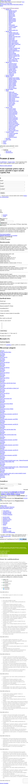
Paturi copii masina (13, 41)
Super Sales (8, 139)
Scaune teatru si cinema (14, 124)
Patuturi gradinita (12, 80)
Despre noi (5, 527)
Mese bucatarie (12, 129)
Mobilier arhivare (12, 70)
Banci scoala (11, 86)
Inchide (5, 488)
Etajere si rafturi (12, 27)
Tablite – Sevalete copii (14, 58)
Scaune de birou (12, 110)
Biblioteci (11, 17)
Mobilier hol (11, 13)
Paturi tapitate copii (13, 40)
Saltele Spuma (12, 98)
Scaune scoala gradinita (14, 77)
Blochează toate (8, 581)
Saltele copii (11, 92)
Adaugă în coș (4, 222)
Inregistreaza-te (9, 152)
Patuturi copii (12, 37)
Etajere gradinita (12, 83)
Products (5, 162)
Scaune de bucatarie (13, 117)
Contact (4, 143)
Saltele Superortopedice (14, 97)
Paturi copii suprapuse (14, 43)
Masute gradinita (12, 85)
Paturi (10, 23)
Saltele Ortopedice (13, 95)
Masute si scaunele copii (14, 55)
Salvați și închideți (4, 783)
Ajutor (4, 142)
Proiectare (5, 522)
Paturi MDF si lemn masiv (15, 44)
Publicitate (7, 589)
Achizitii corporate (7, 512)
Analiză (6, 586)
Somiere (10, 106)
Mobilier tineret (12, 18)
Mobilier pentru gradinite (14, 79)
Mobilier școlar (9, 76)
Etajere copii (11, 46)
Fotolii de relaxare (13, 137)
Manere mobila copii (13, 61)
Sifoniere (11, 22)
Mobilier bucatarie (13, 10)
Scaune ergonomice (13, 112)
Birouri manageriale (13, 66)
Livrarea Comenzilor (7, 514)
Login (2, 488)
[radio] (15, 323)
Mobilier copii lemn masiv (14, 36)
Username (2, 484)
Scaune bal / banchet (13, 125)
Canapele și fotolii (10, 132)
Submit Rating (3, 330)
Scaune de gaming (13, 111)
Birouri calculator (13, 65)
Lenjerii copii (12, 102)
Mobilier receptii (12, 72)
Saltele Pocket (12, 99)
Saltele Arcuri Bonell (13, 94)
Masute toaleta (12, 16)
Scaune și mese (9, 107)
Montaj (4, 524)
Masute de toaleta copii (14, 54)
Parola (19, 484)
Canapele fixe (12, 134)
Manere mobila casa (13, 30)
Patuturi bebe (12, 39)
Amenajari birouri (13, 63)
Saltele (7, 90)
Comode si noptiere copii (14, 48)
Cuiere (10, 28)
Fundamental (8, 583)
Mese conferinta (12, 71)
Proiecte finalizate (10, 75)
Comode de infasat (13, 49)
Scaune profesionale (13, 119)
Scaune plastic (12, 128)
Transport (5, 523)
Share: (1, 212)
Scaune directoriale (13, 113)
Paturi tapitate (12, 25)
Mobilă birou (9, 62)
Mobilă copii (8, 31)
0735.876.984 (8, 3)
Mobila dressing (12, 21)
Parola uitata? (25, 489)
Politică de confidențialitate (9, 532)
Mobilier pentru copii (13, 32)
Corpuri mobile (12, 68)
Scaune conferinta (13, 121)
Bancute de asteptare (13, 122)
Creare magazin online (6, 536)
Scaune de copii (12, 116)
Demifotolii (11, 135)
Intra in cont (8, 151)
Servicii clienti (6, 517)
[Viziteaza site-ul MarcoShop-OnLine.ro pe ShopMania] (23, 539)
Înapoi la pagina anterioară (6, 165)
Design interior (6, 520)
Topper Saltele (12, 103)
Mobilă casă (8, 9)
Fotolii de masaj (12, 126)
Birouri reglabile (12, 53)
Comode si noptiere (13, 26)
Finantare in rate (6, 518)
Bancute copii (12, 57)
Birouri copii (11, 52)
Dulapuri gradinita (13, 81)
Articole (5, 141)
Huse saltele (11, 104)
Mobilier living (12, 12)
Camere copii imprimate (14, 34)
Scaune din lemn (12, 120)
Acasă (1, 162)
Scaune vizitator (12, 108)
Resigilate (8, 138)
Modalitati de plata (7, 513)
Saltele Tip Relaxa (13, 93)
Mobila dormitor (12, 19)
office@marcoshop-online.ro (6, 508)
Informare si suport (7, 519)
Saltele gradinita (12, 84)
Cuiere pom (11, 74)
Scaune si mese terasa (13, 130)
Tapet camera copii (13, 59)
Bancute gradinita (13, 88)
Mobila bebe (11, 35)
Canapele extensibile (13, 133)
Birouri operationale (13, 67)
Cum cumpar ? (6, 510)
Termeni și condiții (7, 531)
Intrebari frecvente (7, 528)
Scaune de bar (12, 115)
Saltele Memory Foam (14, 101)
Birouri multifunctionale (14, 50)
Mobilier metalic (9, 89)
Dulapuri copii (12, 45)
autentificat (8, 344)
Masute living (12, 14)
